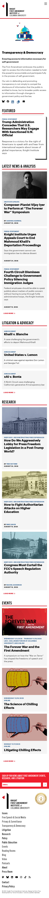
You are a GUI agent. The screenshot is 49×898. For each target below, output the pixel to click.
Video (4, 859)
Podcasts (6, 863)
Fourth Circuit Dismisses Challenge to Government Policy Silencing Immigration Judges (22, 277)
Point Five (38, 891)
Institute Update (11, 202)
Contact (5, 882)
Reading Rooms (8, 850)
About (4, 867)
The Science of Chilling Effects (21, 705)
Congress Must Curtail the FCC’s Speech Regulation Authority (23, 568)
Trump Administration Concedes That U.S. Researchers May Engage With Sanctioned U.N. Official (20, 128)
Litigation (6, 829)
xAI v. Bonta (12, 376)
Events (5, 846)
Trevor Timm (11, 464)
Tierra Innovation (17, 892)
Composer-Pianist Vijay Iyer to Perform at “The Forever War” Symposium (24, 208)
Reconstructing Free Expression (29, 437)
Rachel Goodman (14, 585)
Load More (8, 313)
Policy (4, 838)
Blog (4, 854)
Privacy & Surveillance (12, 821)
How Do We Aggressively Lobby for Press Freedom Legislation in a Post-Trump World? (24, 446)
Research (6, 834)
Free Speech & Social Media (14, 817)
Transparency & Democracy (14, 825)
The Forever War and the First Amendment (21, 648)
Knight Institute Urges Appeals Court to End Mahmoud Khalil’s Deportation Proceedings (22, 239)
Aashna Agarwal (13, 221)
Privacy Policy (8, 886)
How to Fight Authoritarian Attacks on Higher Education (23, 508)
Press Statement (9, 119)
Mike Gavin (11, 524)
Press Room (7, 871)
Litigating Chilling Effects (22, 750)
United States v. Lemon (20, 355)
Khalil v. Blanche (16, 334)
